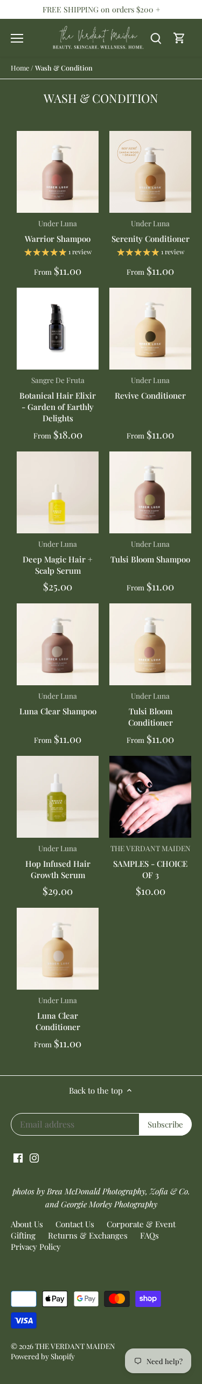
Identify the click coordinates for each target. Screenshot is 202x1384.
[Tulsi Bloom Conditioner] (150, 644)
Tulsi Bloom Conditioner (150, 709)
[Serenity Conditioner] (150, 172)
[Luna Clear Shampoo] (58, 644)
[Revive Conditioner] (150, 329)
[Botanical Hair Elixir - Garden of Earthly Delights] (58, 329)
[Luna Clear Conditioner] (58, 949)
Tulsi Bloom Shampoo (150, 552)
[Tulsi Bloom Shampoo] (150, 492)
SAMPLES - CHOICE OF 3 (150, 861)
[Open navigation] (17, 38)
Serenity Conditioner (151, 231)
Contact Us (74, 1224)
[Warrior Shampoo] (58, 172)
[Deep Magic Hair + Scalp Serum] (58, 492)
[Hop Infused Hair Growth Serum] (58, 797)
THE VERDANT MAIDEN (75, 1346)
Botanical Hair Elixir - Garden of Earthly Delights (57, 399)
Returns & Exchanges (88, 1235)
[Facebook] (18, 1157)
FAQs (149, 1235)
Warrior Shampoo (57, 231)
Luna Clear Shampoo (57, 704)
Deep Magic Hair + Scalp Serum (58, 557)
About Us (27, 1224)
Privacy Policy (36, 1246)
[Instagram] (34, 1157)
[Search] (156, 38)
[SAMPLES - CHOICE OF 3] (150, 797)
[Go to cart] (179, 38)
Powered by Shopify (43, 1356)
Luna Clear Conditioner (58, 1013)
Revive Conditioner (150, 388)
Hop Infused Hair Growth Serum (57, 861)
